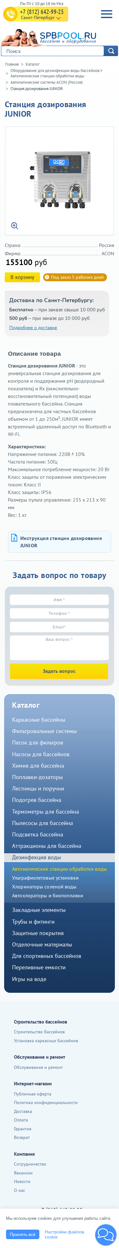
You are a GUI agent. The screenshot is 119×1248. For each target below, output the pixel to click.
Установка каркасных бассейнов (46, 1040)
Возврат (22, 1137)
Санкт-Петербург (38, 17)
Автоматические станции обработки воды (47, 76)
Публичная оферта (32, 1094)
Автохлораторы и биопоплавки (47, 895)
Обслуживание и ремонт (38, 1067)
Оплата (21, 1120)
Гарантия (22, 1129)
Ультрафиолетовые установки (45, 877)
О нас (19, 1190)
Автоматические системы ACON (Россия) (46, 82)
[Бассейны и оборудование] (58, 37)
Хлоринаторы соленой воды (44, 886)
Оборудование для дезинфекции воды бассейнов (54, 70)
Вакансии (23, 1173)
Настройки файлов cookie (64, 1234)
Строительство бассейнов (39, 1032)
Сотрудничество (30, 1164)
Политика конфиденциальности (46, 1102)
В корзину (22, 277)
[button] (105, 1234)
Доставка (23, 1111)
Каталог (33, 64)
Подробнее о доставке (33, 328)
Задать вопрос (59, 671)
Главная (12, 64)
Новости (22, 1181)
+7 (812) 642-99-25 (42, 11)
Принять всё (23, 1234)
